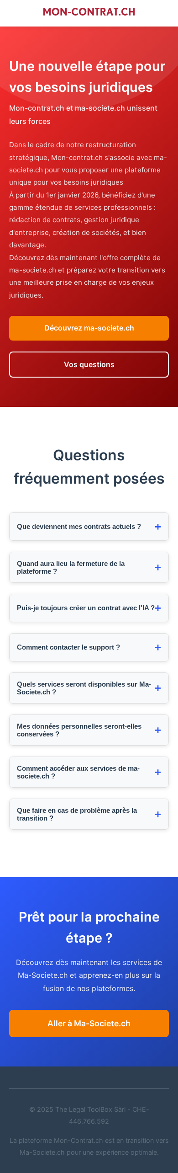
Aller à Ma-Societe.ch (89, 1023)
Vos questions (89, 364)
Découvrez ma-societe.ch (89, 327)
